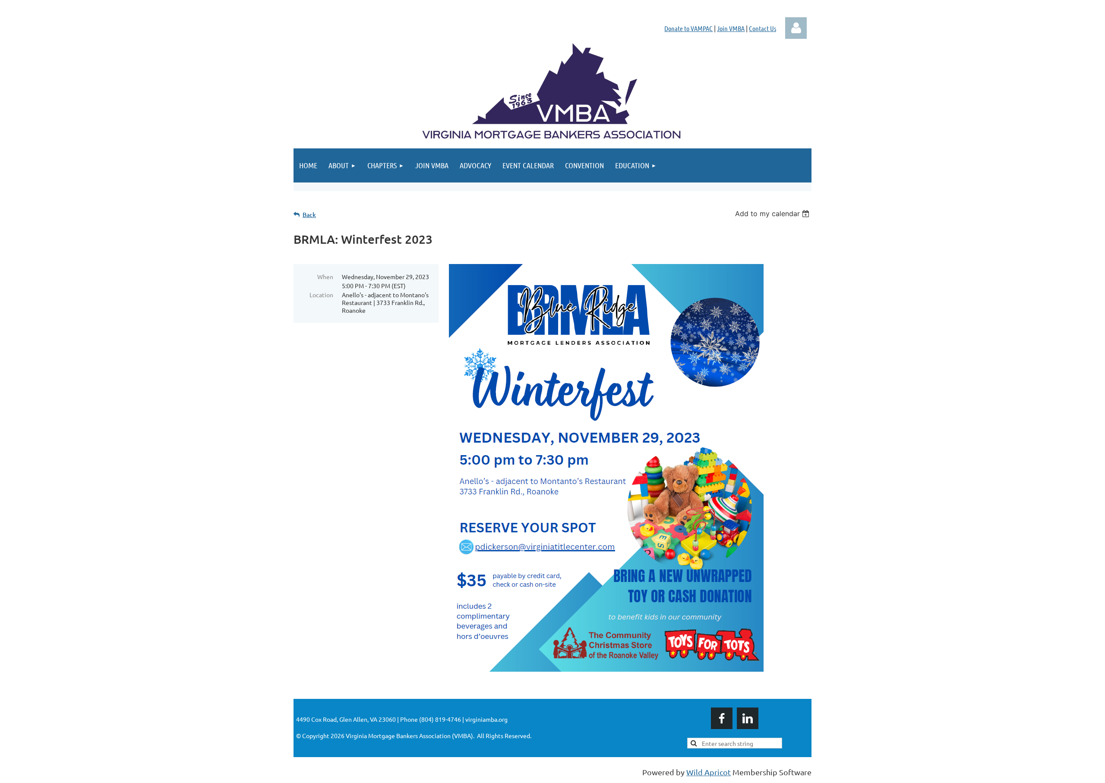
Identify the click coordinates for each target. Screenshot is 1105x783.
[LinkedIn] (747, 718)
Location (321, 295)
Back (309, 215)
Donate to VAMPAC (688, 28)
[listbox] (773, 213)
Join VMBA (731, 28)
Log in (796, 28)
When (325, 276)
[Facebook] (721, 718)
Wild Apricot (708, 772)
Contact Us (762, 28)
